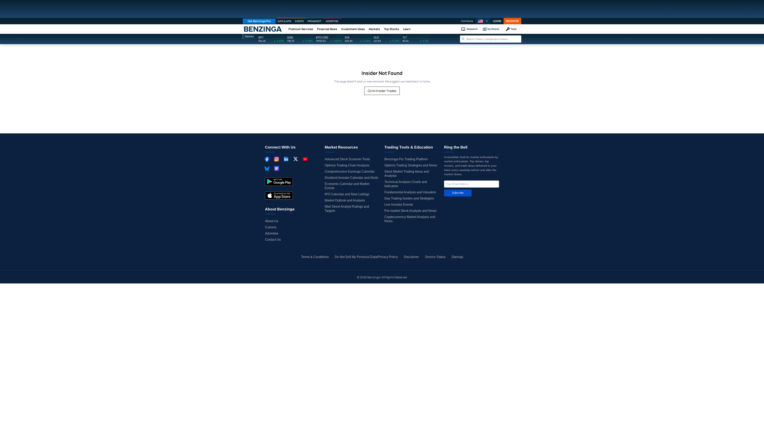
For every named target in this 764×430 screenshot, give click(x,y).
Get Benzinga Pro (259, 21)
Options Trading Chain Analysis (347, 165)
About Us (271, 221)
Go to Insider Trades (382, 91)
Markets (374, 29)
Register (512, 21)
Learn (407, 29)
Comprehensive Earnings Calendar (350, 171)
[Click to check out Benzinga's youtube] (305, 159)
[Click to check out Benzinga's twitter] (296, 159)
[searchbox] (493, 39)
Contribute (467, 21)
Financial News (327, 29)
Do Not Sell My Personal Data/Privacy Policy (366, 257)
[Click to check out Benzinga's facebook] (267, 159)
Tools (514, 29)
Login (497, 21)
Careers (270, 227)
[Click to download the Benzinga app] (279, 182)
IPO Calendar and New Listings (347, 194)
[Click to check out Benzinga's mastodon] (277, 169)
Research (472, 29)
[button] (483, 21)
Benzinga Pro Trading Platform (406, 159)
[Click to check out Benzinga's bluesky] (267, 169)
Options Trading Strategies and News (410, 165)
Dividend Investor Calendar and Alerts (351, 177)
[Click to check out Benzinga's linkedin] (286, 159)
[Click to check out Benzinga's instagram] (277, 159)
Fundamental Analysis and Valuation (410, 192)
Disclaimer (411, 257)
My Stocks (493, 29)
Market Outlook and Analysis (345, 200)
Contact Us (273, 239)
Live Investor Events (398, 204)
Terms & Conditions (315, 257)
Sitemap (457, 257)
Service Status (435, 257)
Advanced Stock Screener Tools (347, 159)
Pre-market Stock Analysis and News (410, 210)
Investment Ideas (353, 29)
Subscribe (458, 192)
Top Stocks (391, 29)
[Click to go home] (263, 29)
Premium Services (300, 29)
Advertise (271, 233)
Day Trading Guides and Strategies (409, 198)
